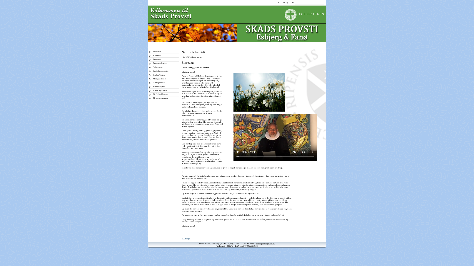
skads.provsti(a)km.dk (265, 244)
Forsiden (157, 51)
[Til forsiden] (237, 41)
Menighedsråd (159, 79)
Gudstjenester (159, 82)
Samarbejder (159, 86)
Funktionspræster (161, 71)
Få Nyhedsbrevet (160, 94)
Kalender (157, 55)
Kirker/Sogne (159, 75)
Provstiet (157, 59)
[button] (293, 2)
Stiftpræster (158, 67)
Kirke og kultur (160, 90)
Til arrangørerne (160, 98)
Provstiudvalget (160, 63)
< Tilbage (186, 239)
